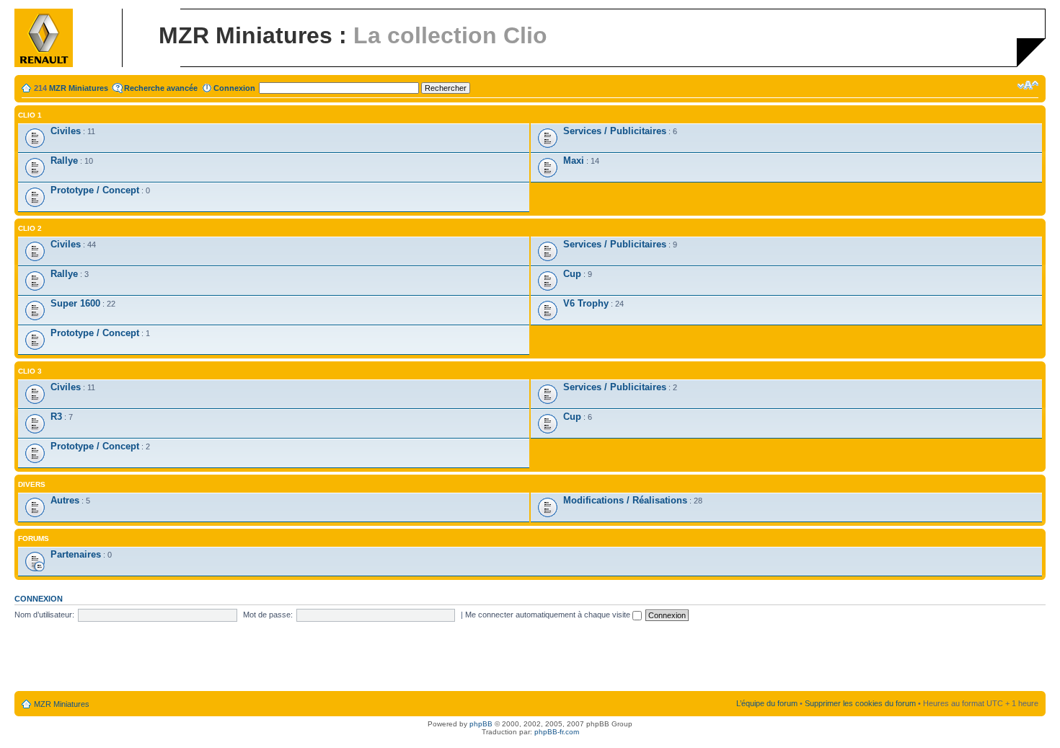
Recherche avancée (161, 88)
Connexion (234, 88)
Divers (31, 484)
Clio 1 (30, 115)
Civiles (65, 131)
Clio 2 (30, 228)
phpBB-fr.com (556, 732)
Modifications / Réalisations (625, 500)
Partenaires (75, 554)
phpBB (481, 724)
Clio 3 (30, 371)
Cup (572, 273)
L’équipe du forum (767, 703)
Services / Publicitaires (614, 131)
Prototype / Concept (94, 190)
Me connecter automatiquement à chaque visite (548, 614)
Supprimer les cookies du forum (860, 703)
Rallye (64, 160)
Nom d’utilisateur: (44, 614)
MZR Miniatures (78, 88)
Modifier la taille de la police (1027, 85)
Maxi (573, 160)
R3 (56, 416)
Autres (64, 500)
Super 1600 (75, 303)
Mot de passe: (268, 614)
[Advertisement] (530, 657)
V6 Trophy (586, 303)
